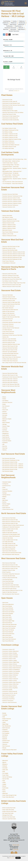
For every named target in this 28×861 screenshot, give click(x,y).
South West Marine (7, 440)
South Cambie (6, 435)
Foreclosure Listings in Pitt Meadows (11, 669)
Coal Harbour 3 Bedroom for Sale (10, 137)
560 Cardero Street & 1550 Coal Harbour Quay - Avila (14, 159)
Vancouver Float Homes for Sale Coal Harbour (13, 112)
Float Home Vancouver (8, 107)
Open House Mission (7, 622)
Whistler (4, 747)
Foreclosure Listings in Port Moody (11, 673)
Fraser (4, 487)
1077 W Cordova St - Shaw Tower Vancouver (13, 181)
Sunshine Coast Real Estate (9, 817)
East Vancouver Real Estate (9, 458)
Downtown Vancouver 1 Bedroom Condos (12, 199)
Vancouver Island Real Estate (9, 818)
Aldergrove (5, 764)
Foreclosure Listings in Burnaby (10, 653)
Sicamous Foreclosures (8, 700)
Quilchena (5, 429)
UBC (3, 444)
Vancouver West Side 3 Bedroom (10, 382)
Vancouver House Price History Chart (11, 277)
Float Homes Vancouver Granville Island (12, 322)
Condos (15, 21)
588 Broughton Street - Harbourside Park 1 (12, 171)
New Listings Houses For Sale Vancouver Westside (14, 362)
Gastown (4, 411)
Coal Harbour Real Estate (8, 148)
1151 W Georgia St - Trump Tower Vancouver (13, 183)
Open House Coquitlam (8, 613)
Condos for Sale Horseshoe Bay (10, 577)
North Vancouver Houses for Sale (10, 519)
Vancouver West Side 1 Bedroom (10, 378)
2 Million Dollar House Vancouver (10, 359)
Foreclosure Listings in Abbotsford (10, 651)
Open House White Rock (8, 641)
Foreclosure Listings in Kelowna (10, 686)
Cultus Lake (5, 769)
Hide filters (21, 67)
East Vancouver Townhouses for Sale (11, 460)
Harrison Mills (6, 778)
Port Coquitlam (6, 733)
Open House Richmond (8, 631)
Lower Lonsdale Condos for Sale (10, 539)
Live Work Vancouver (7, 329)
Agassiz (4, 762)
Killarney (4, 496)
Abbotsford (5, 760)
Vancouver (13, 29)
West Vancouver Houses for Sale (10, 564)
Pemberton (5, 729)
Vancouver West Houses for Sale (10, 346)
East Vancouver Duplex (8, 471)
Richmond (5, 737)
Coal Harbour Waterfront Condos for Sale (12, 139)
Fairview (4, 408)
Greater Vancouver (14, 31)
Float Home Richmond (8, 108)
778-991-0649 (15, 845)
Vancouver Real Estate (8, 295)
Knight (4, 498)
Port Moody (5, 735)
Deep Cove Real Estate (8, 530)
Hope (4, 780)
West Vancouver (6, 746)
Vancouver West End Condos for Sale (11, 246)
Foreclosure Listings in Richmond (10, 675)
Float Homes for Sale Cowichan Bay (11, 119)
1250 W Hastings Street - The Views (11, 164)
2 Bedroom (6, 22)
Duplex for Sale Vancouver (9, 311)
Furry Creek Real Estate (8, 583)
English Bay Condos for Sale (9, 248)
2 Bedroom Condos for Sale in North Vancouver (13, 525)
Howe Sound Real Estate (8, 581)
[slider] (4, 41)
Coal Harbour (6, 21)
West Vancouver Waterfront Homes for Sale (12, 590)
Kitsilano (4, 417)
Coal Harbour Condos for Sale (9, 128)
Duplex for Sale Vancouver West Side (11, 317)
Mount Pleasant (6, 422)
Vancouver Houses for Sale (9, 296)
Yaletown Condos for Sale (8, 223)
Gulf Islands (5, 720)
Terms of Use (12, 857)
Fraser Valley (5, 775)
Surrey (4, 789)
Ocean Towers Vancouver (8, 261)
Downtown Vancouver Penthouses (10, 205)
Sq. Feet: (8, 61)
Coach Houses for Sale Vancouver (10, 309)
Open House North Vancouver (9, 626)
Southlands (5, 442)
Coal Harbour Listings (7, 132)
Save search (6, 67)
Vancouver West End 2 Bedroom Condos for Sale (14, 253)
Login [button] (15, 34)
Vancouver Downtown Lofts (9, 207)
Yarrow (4, 791)
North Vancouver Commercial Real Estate (12, 552)
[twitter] (15, 852)
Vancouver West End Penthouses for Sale (12, 259)
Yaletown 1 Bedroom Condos (9, 224)
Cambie (4, 398)
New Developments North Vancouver (11, 554)
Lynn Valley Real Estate (8, 541)
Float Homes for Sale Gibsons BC (10, 118)
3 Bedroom (14, 22)
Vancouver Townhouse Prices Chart (11, 275)
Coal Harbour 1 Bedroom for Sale (10, 133)
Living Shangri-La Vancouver (9, 263)
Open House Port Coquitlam (9, 628)
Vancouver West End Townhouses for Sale (12, 257)
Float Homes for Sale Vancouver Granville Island (13, 105)
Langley (4, 784)
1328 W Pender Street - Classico (10, 163)
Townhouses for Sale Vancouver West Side (12, 335)
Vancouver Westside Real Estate (10, 348)
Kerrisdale (5, 415)
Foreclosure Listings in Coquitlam (10, 656)
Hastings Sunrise (6, 494)
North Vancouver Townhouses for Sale (11, 521)
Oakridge (5, 424)
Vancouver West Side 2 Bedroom (10, 380)
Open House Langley (7, 619)
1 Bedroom (22, 21)
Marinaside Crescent (7, 230)
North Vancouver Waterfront (9, 549)
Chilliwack (5, 766)
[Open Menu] (26, 3)
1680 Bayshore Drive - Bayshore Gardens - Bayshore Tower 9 (15, 169)
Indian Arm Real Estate (8, 538)
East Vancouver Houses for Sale (10, 469)
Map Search (21, 29)
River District (5, 431)
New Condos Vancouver (8, 307)
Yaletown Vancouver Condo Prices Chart (12, 286)
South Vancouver (6, 439)
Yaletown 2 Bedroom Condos (9, 226)
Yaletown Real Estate (7, 215)
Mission (4, 786)
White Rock (5, 793)
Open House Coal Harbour (8, 611)
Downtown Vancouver (10, 27)
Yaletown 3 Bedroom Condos (9, 228)
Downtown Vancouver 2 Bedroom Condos (12, 201)
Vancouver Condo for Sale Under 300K (11, 302)
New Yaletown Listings (8, 217)
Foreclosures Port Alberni (8, 697)
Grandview (5, 413)
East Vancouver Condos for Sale (10, 462)
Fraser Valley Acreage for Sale (9, 795)
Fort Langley (5, 773)
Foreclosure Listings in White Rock (10, 684)
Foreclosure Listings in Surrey (9, 676)
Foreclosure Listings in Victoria (10, 680)
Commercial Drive (7, 485)
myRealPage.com (16, 90)
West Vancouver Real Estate (9, 563)
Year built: (8, 56)
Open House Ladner (7, 617)
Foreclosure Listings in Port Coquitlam (11, 671)
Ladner (4, 722)
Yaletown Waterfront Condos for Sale (11, 221)
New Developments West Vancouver (11, 594)
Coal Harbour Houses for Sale (9, 146)
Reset (13, 67)
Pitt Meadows (6, 731)
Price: (8, 39)
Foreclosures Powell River (9, 698)
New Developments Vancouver (10, 355)
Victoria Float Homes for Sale (9, 114)
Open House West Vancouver (9, 639)
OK (18, 857)
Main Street (5, 500)
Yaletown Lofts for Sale (8, 233)
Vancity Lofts (6, 337)
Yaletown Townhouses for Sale (9, 219)
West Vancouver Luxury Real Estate (11, 585)
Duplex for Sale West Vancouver (10, 592)
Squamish (5, 738)
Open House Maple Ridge (8, 620)
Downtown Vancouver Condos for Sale (11, 198)
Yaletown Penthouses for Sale (9, 235)
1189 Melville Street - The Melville (10, 173)
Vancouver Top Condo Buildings (10, 351)
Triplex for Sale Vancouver (8, 313)
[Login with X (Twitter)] (9, 35)
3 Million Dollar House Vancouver (10, 360)
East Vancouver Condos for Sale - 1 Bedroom (13, 464)
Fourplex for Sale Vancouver (9, 315)
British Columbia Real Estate (9, 807)
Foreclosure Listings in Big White (10, 687)
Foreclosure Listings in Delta (9, 658)
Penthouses (9, 26)
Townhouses (22, 22)
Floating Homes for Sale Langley (10, 110)
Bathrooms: (7, 50)
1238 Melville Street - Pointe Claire (11, 166)
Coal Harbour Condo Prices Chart (10, 281)
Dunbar (4, 404)
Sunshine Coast (6, 740)
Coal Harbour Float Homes (8, 143)
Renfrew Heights (6, 504)
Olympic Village (6, 426)
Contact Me (15, 849)
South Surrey (5, 788)
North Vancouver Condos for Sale (10, 523)
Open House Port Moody (8, 630)
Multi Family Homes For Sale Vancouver (12, 357)
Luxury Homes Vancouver (8, 331)
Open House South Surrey (8, 633)
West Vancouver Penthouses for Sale (11, 586)
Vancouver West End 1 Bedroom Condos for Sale (14, 252)
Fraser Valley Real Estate (8, 809)
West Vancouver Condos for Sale (10, 568)
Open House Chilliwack (8, 608)
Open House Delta (7, 615)
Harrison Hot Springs (7, 777)
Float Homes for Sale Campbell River (11, 116)
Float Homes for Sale (7, 99)
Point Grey (5, 428)
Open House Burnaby (7, 606)
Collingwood (5, 483)
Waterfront (21, 24)
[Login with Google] (7, 35)
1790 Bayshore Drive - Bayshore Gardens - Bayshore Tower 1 (15, 179)
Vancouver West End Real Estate (10, 250)
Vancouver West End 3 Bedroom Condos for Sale (14, 255)
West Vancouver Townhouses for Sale (11, 566)
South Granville (6, 437)
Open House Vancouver (8, 637)
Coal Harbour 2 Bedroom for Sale (10, 135)
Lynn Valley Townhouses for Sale (10, 545)
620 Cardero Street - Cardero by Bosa (11, 161)
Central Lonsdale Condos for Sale (10, 529)
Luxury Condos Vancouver (8, 306)
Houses (6, 24)
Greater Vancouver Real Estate (9, 811)
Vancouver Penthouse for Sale (9, 340)
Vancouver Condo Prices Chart (9, 273)
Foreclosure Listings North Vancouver (11, 536)
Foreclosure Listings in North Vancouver (12, 667)
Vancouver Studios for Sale (9, 342)
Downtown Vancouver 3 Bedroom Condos (12, 203)
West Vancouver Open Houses (9, 588)
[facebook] (12, 852)
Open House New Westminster (10, 624)
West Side (5, 448)
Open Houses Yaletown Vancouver (10, 232)
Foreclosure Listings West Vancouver (11, 574)
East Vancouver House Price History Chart (12, 279)
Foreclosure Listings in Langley (10, 660)
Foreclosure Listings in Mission (10, 664)
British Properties (7, 572)
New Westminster (7, 726)
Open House (13, 24)
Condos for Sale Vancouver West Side (11, 304)
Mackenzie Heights (7, 418)
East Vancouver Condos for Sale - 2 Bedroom (13, 465)
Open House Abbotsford (8, 604)
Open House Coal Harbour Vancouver (11, 144)
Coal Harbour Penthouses (8, 141)
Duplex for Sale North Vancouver (10, 532)
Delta (4, 716)
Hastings (5, 493)
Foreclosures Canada (7, 689)
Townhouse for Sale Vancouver (10, 298)
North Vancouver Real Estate (9, 518)
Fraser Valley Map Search (8, 797)
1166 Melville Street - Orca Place (10, 176)
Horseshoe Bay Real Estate (9, 575)
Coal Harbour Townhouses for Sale (10, 130)
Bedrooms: (7, 45)
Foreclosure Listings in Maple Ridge (11, 662)
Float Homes (18, 26)
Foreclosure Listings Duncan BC (10, 691)
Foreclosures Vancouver (8, 324)
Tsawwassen (5, 742)
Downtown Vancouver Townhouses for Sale (12, 196)
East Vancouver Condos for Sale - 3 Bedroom (13, 467)
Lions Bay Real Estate (7, 579)
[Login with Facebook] (4, 35)
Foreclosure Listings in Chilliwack (10, 655)
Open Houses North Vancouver (9, 550)
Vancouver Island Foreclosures (10, 702)
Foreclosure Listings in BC (9, 649)
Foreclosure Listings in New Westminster (12, 666)
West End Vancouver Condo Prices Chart (12, 284)
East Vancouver (6, 406)
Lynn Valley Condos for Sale (9, 547)
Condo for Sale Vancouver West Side (11, 384)
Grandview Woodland (7, 491)
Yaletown (20, 27)
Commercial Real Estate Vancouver (10, 353)
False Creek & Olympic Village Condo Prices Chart (14, 282)
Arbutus (4, 397)
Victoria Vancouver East (8, 509)
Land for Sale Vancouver (8, 326)
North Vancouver (6, 727)
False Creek (5, 409)
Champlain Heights (7, 482)
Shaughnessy (6, 433)
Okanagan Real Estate (7, 815)
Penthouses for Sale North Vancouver (11, 527)
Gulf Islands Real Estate (8, 813)
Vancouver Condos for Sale (9, 300)
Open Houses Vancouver (8, 333)
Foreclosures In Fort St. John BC (10, 693)
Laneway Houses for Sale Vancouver (11, 327)
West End (5, 29)
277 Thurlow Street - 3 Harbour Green (11, 175)
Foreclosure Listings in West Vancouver (12, 682)
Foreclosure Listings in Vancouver (10, 678)
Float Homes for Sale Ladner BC (10, 101)
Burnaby (4, 713)
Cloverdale (5, 767)
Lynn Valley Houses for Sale (9, 543)
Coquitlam (5, 715)
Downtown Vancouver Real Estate (10, 194)
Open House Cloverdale (8, 609)
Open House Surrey (7, 635)
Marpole (4, 420)
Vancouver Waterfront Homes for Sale (11, 344)
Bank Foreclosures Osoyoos (9, 695)
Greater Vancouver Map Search (9, 749)
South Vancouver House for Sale (10, 349)
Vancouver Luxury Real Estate (9, 338)
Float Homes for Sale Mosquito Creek (11, 103)
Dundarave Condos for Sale (9, 570)
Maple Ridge (5, 724)
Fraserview (5, 489)
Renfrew (4, 502)
